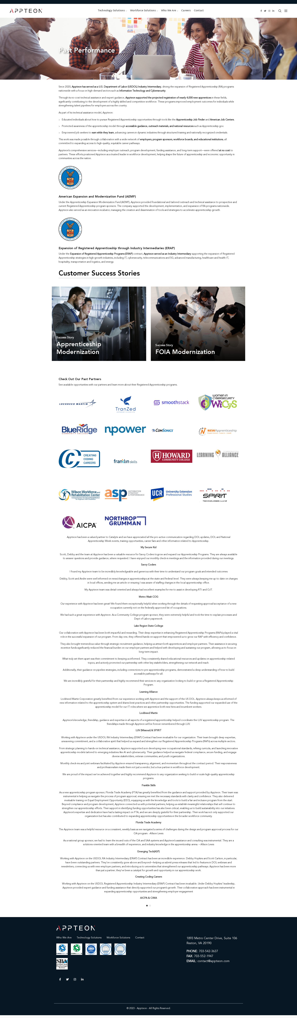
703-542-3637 (208, 951)
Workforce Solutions (118, 937)
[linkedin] (273, 11)
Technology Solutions (89, 937)
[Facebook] (261, 11)
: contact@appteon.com (208, 961)
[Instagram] (269, 11)
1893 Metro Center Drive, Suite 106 (212, 938)
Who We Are (64, 937)
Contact (139, 937)
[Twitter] (265, 11)
